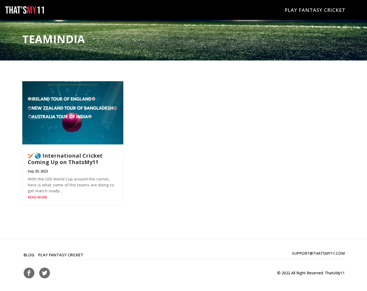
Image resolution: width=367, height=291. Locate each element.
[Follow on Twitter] (44, 273)
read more (37, 197)
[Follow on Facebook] (29, 273)
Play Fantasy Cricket (315, 10)
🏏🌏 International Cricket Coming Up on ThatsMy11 (65, 159)
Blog (29, 254)
